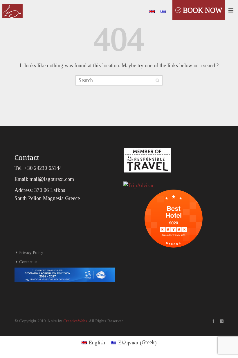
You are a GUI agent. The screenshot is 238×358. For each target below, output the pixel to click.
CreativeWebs (75, 321)
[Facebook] (210, 321)
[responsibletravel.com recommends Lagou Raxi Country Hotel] (147, 160)
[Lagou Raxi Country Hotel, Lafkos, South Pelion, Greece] (12, 10)
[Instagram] (218, 321)
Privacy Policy (31, 252)
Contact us (28, 262)
